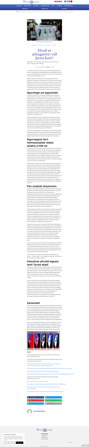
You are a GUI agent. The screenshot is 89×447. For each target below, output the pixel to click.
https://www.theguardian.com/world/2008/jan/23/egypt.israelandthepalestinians (46, 391)
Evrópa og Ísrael (25, 8)
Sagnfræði (47, 45)
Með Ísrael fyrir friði (27, 5)
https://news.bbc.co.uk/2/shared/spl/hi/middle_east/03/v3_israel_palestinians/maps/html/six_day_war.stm (51, 374)
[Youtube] (69, 1)
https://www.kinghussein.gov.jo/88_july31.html (38, 381)
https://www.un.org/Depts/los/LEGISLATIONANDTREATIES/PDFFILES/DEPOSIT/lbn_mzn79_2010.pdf (50, 368)
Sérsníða (6, 442)
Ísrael (53, 5)
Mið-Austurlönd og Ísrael (68, 5)
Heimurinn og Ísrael (44, 8)
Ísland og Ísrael (36, 5)
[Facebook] (65, 1)
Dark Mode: (84, 445)
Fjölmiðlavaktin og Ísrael (45, 5)
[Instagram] (71, 1)
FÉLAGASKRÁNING (19, 5)
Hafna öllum (12, 442)
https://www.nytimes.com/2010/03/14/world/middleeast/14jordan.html (43, 371)
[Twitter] (67, 1)
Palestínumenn (59, 5)
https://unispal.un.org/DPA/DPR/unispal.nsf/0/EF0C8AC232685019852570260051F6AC (46, 384)
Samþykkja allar (19, 442)
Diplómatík (41, 45)
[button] (35, 397)
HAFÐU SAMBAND (64, 8)
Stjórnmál (53, 45)
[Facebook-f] (67, 442)
